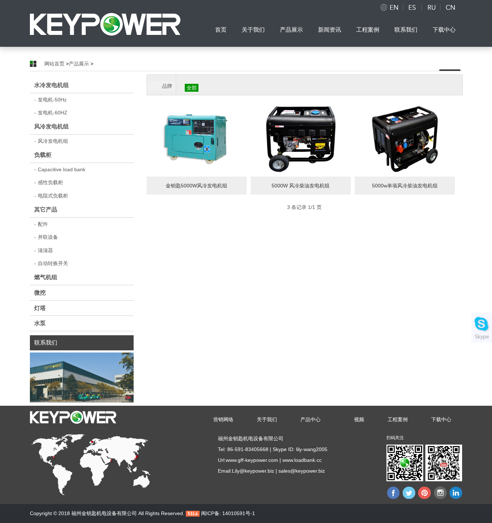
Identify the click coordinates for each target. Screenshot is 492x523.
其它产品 (45, 209)
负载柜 (43, 155)
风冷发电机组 (51, 126)
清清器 (43, 250)
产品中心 (310, 419)
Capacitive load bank (59, 169)
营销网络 (223, 419)
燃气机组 (45, 277)
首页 (221, 30)
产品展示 (291, 30)
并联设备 (46, 237)
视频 (359, 419)
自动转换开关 (51, 263)
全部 (192, 88)
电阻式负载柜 (51, 196)
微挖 (40, 293)
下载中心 (444, 30)
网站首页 (54, 64)
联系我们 (405, 30)
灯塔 (40, 308)
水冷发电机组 (51, 85)
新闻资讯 (329, 30)
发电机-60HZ (50, 112)
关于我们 (253, 30)
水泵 (40, 323)
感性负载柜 (48, 182)
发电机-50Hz (50, 100)
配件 (41, 224)
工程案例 (367, 30)
